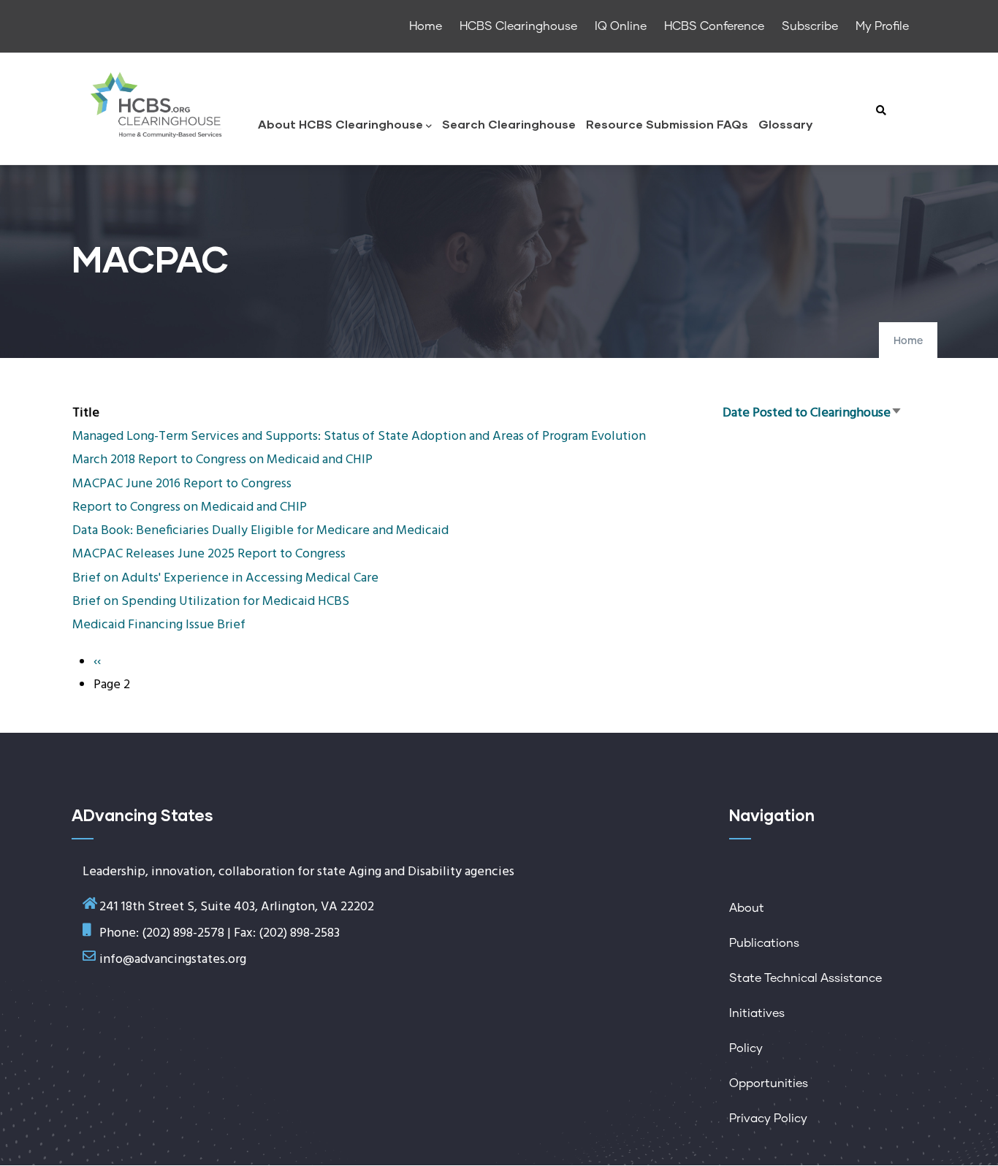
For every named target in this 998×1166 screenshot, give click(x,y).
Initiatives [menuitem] (757, 1013)
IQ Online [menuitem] (621, 26)
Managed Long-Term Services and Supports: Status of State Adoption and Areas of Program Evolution (359, 436)
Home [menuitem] (425, 26)
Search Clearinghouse (509, 124)
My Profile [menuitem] (882, 26)
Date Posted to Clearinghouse (812, 413)
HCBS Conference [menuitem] (714, 26)
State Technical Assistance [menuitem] (805, 978)
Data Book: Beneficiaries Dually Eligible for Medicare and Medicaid (260, 530)
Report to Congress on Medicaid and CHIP (189, 507)
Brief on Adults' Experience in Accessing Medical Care (225, 578)
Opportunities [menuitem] (768, 1083)
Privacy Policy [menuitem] (768, 1118)
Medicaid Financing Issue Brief (158, 625)
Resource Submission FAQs (667, 124)
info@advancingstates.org (172, 959)
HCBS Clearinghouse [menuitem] (518, 26)
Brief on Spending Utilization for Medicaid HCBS (210, 601)
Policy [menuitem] (746, 1048)
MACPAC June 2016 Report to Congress (182, 484)
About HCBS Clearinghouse (340, 124)
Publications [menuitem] (764, 943)
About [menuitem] (746, 908)
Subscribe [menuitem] (810, 26)
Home (908, 341)
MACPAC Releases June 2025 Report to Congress (209, 554)
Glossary (785, 124)
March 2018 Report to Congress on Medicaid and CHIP (222, 459)
